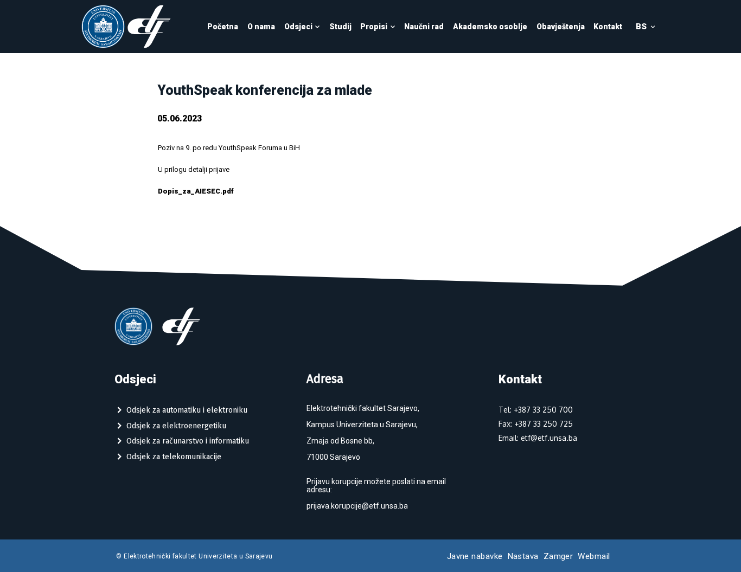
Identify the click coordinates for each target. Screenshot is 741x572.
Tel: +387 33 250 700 (536, 409)
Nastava (523, 556)
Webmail (594, 556)
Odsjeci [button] (298, 26)
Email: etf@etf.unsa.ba (538, 437)
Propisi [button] (373, 26)
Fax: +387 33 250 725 (536, 423)
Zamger (558, 556)
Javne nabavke (475, 556)
